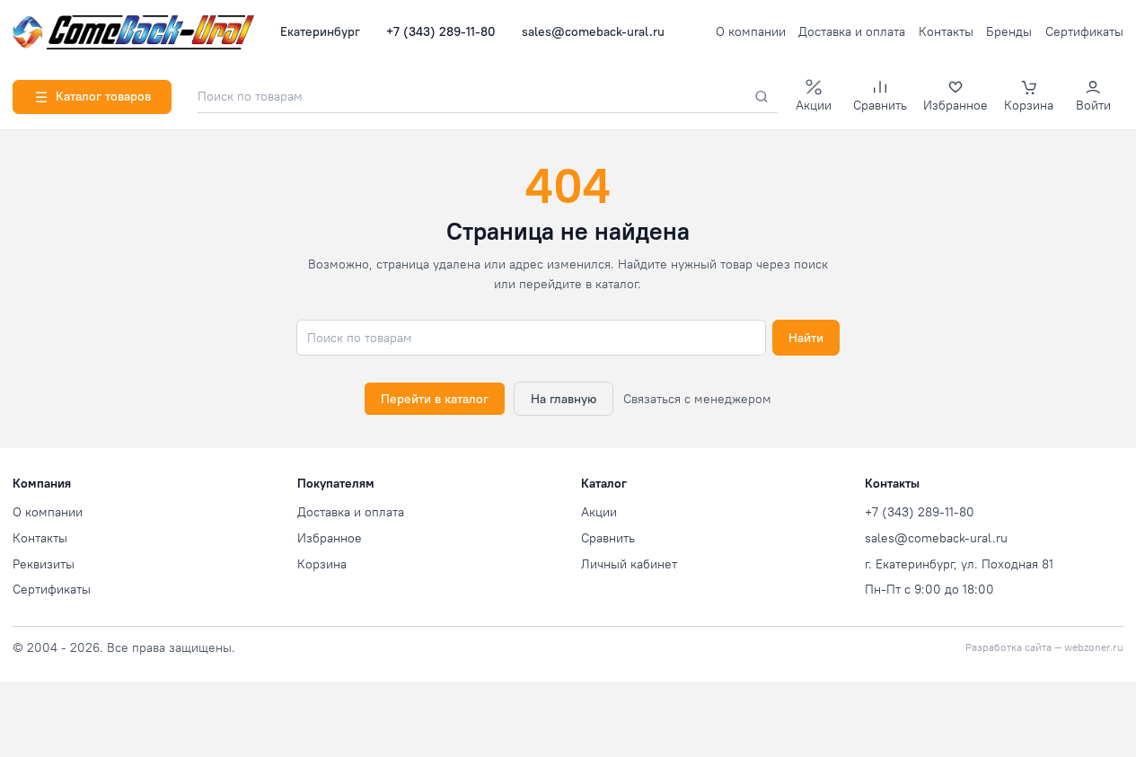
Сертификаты (1084, 31)
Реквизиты (44, 564)
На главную (563, 399)
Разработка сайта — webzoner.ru (1044, 647)
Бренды (1009, 31)
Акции (599, 512)
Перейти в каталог (435, 399)
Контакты (946, 31)
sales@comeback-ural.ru (593, 31)
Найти (805, 338)
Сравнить (608, 538)
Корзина (322, 564)
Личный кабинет (629, 564)
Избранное (329, 538)
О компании (751, 31)
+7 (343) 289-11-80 (441, 31)
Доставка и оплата (851, 31)
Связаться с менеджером (697, 399)
